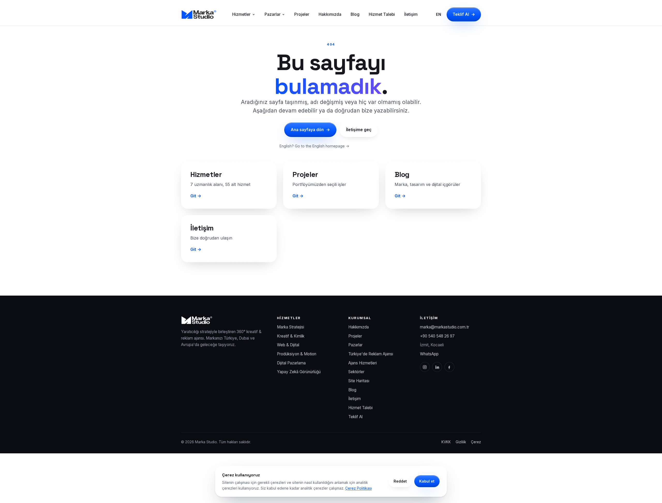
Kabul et (426, 481)
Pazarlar (273, 14)
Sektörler (356, 371)
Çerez (476, 442)
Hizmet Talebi (382, 14)
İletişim (411, 14)
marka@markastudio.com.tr (444, 327)
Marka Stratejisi (290, 327)
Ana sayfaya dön (310, 129)
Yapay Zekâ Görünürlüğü (299, 371)
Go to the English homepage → (322, 146)
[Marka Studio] (199, 14)
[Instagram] (425, 367)
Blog (355, 14)
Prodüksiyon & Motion (296, 353)
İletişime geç (358, 129)
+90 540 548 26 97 (437, 336)
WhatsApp (429, 353)
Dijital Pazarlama (291, 363)
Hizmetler (241, 14)
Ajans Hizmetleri (362, 363)
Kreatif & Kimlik (290, 336)
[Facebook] (449, 367)
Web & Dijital (288, 344)
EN (438, 14)
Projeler (301, 14)
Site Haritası (358, 380)
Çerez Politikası (358, 488)
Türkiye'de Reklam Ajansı (370, 353)
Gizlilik (461, 442)
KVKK (446, 442)
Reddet (400, 481)
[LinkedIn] (437, 367)
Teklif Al (464, 14)
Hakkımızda (330, 14)
